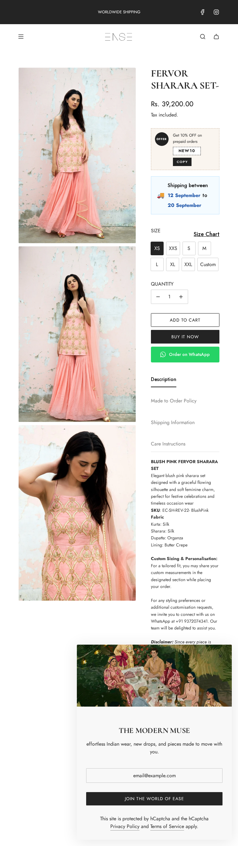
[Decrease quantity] (158, 297)
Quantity (162, 283)
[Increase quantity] (181, 297)
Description (163, 379)
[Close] (220, 656)
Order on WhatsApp (189, 354)
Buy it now (185, 337)
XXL (188, 264)
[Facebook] (202, 12)
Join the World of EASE (154, 799)
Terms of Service (167, 826)
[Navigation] (21, 36)
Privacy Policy (124, 826)
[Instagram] (216, 12)
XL (172, 264)
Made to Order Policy (173, 400)
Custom (208, 264)
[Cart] (216, 36)
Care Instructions (168, 443)
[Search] (202, 36)
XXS (173, 248)
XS (157, 248)
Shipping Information (173, 422)
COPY (182, 161)
